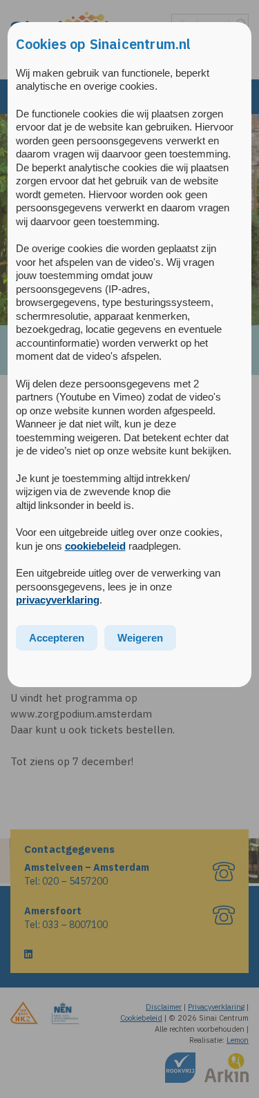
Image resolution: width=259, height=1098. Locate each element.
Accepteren (56, 638)
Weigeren (140, 638)
